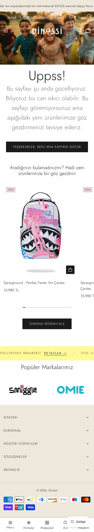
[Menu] (6, 30)
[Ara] (79, 30)
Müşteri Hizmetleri (21, 443)
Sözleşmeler (15, 456)
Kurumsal (12, 430)
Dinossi (11, 417)
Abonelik (12, 469)
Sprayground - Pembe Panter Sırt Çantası (34, 282)
